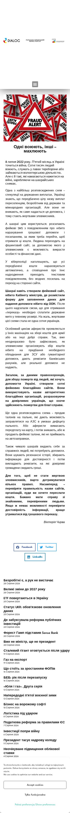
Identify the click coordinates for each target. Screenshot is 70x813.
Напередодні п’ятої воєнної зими (30, 695)
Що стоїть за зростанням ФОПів (29, 668)
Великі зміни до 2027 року (24, 589)
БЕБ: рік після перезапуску (25, 677)
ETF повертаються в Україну (26, 598)
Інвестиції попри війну (22, 731)
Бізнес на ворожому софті (25, 704)
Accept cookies (35, 785)
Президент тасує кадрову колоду (30, 740)
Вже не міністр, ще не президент (30, 641)
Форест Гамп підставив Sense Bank (31, 632)
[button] (35, 84)
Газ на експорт (15, 659)
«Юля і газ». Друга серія (23, 686)
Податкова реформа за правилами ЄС (34, 722)
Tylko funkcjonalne (35, 795)
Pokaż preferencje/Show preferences (35, 804)
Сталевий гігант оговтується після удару (37, 650)
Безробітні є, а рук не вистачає (28, 580)
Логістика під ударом (21, 713)
